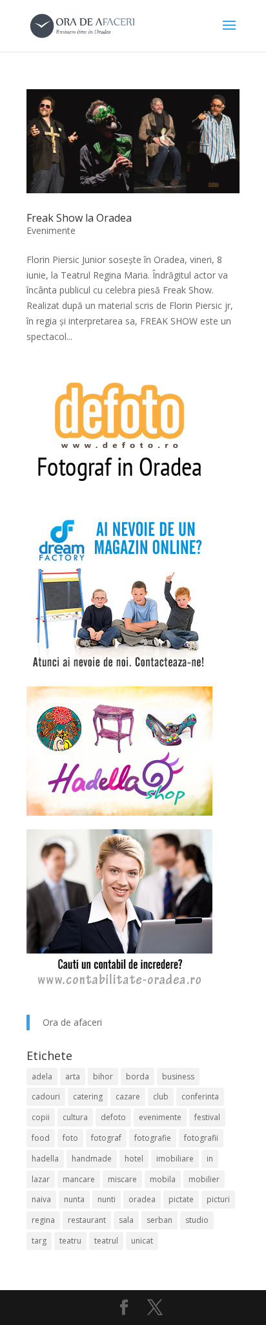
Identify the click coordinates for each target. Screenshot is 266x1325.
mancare (79, 1179)
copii (41, 1117)
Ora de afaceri (72, 1022)
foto (70, 1137)
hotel (134, 1158)
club (161, 1096)
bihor (103, 1076)
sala (126, 1219)
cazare (128, 1096)
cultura (75, 1117)
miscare (122, 1179)
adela (42, 1076)
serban (159, 1219)
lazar (41, 1179)
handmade (92, 1158)
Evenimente (51, 230)
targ (39, 1240)
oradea (142, 1199)
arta (72, 1076)
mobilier (204, 1179)
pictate (181, 1199)
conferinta (200, 1096)
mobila (163, 1179)
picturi (218, 1199)
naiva (41, 1199)
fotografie (152, 1137)
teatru (70, 1240)
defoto (113, 1117)
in (210, 1158)
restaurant (87, 1219)
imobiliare (175, 1158)
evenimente (160, 1117)
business (178, 1076)
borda (137, 1076)
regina (43, 1219)
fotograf (106, 1137)
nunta (74, 1199)
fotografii (201, 1137)
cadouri (46, 1096)
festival (207, 1117)
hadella (45, 1158)
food (41, 1137)
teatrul (106, 1240)
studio (197, 1219)
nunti (106, 1199)
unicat (142, 1240)
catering (88, 1096)
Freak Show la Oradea (79, 218)
